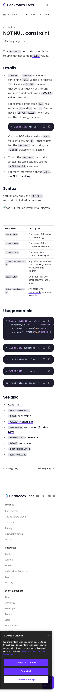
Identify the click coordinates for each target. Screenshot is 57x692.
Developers (11, 608)
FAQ (7, 576)
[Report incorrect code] (44, 127)
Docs (7, 596)
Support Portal (12, 625)
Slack (7, 619)
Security (9, 582)
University (10, 602)
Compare (10, 522)
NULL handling (21, 176)
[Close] (48, 635)
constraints (34, 264)
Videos (8, 565)
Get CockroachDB (14, 533)
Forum (8, 614)
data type (43, 255)
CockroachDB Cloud (15, 516)
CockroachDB (12, 510)
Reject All (26, 671)
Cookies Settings (26, 679)
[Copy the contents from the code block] (49, 127)
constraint (28, 51)
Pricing (8, 528)
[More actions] (52, 5)
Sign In (8, 539)
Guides (8, 553)
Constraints (9, 27)
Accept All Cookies (26, 662)
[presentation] (31, 127)
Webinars (10, 559)
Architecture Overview (16, 571)
